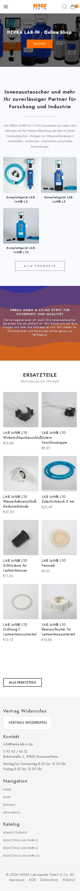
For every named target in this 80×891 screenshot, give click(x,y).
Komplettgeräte (15, 833)
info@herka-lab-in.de (18, 744)
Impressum (16, 879)
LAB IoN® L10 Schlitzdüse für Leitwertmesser (15, 565)
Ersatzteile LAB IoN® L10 (21, 856)
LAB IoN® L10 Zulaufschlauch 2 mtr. (59, 499)
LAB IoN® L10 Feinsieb (54, 563)
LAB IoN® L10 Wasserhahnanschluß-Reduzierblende (20, 501)
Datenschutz (49, 879)
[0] (73, 7)
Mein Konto (11, 813)
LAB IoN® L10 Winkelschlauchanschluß (22, 435)
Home (7, 789)
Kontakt (9, 805)
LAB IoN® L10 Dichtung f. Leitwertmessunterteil (20, 629)
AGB (32, 879)
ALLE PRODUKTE (40, 266)
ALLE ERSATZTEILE (22, 682)
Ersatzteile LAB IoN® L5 (20, 848)
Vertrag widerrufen (28, 722)
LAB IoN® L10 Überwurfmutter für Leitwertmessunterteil (58, 629)
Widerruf (68, 879)
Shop (6, 797)
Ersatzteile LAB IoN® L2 (20, 840)
